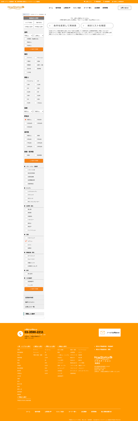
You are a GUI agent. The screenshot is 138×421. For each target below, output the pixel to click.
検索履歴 (107, 1)
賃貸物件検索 (29, 297)
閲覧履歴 (98, 1)
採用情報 (105, 8)
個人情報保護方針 (106, 411)
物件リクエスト (30, 302)
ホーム (51, 8)
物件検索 (58, 8)
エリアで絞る (28, 22)
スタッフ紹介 (77, 8)
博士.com (84, 419)
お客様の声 (67, 8)
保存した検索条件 (119, 1)
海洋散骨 (90, 419)
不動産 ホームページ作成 (75, 419)
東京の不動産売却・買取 (103, 349)
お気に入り (89, 1)
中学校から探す (39, 26)
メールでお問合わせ (113, 332)
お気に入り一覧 (30, 306)
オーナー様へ (88, 8)
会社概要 (97, 8)
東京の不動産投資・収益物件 (104, 346)
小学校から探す (29, 26)
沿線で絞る (39, 22)
